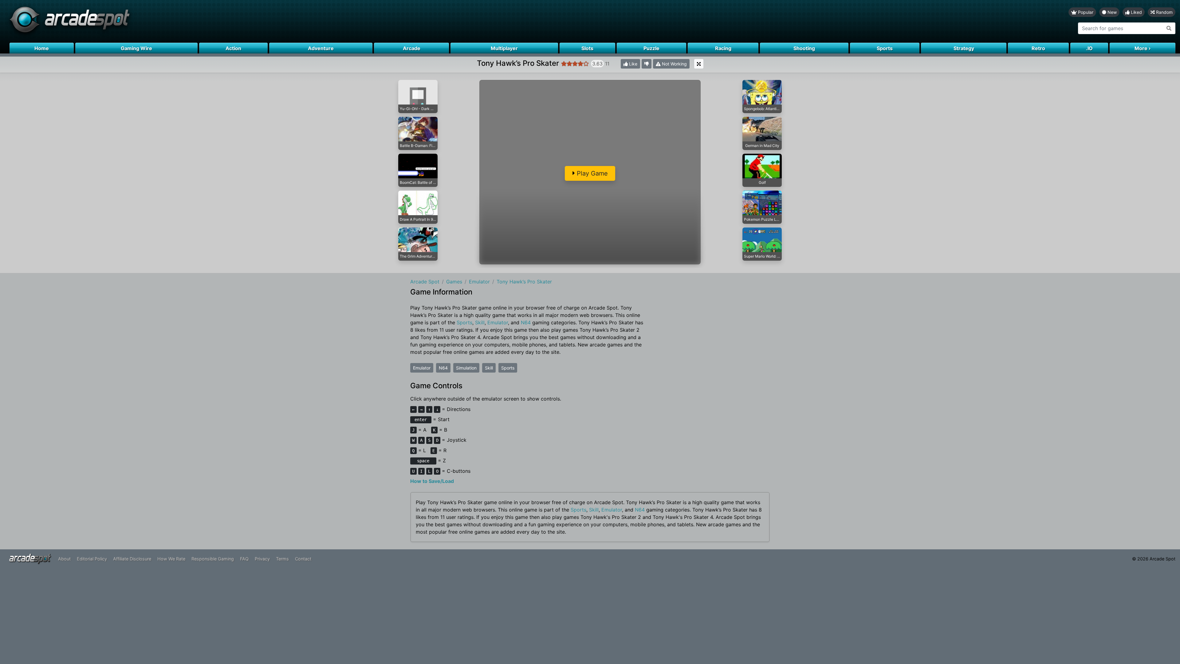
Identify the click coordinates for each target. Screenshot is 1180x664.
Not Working (674, 63)
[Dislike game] (646, 64)
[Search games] (1169, 28)
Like (632, 63)
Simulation (466, 367)
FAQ (244, 558)
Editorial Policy (92, 558)
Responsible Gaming (212, 558)
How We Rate (171, 558)
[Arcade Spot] (295, 21)
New (1111, 12)
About (64, 558)
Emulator (497, 322)
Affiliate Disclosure (132, 558)
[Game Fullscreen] (698, 64)
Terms (282, 558)
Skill (480, 322)
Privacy (262, 558)
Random (1164, 12)
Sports (464, 322)
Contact (303, 558)
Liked (1136, 12)
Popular (1085, 12)
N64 (526, 322)
